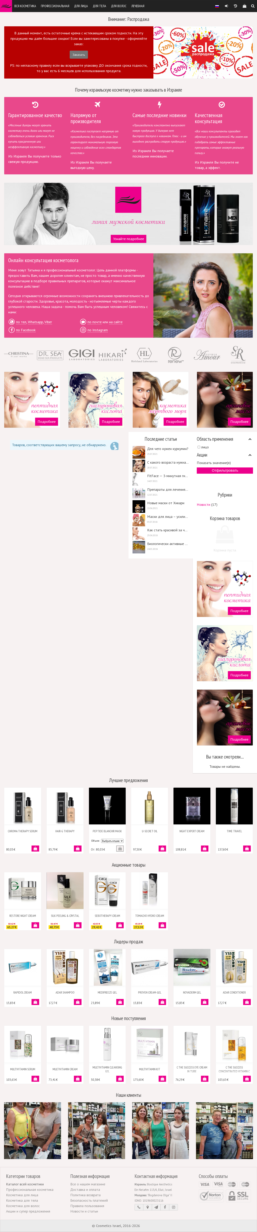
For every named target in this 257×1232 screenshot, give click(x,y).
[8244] (247, 849)
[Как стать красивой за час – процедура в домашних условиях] (161, 533)
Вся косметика (25, 6)
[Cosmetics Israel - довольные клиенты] (32, 1130)
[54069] (77, 1079)
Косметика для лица (22, 1195)
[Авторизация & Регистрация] (226, 6)
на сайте (115, 322)
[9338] (35, 1002)
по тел (21, 322)
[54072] (35, 1079)
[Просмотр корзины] (244, 6)
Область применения (215, 439)
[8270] (204, 849)
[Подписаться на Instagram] (173, 1207)
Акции (202, 455)
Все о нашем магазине (87, 1184)
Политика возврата (85, 1195)
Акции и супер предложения (28, 1211)
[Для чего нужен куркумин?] (161, 452)
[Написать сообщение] (156, 1207)
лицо (205, 447)
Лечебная (137, 6)
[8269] (77, 849)
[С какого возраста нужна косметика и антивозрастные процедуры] (161, 466)
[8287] (162, 849)
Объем (95, 840)
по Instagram (98, 330)
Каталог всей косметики (25, 1184)
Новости (203, 504)
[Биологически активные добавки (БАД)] (161, 547)
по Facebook (26, 330)
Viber (48, 322)
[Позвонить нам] (139, 1207)
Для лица (81, 6)
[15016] (35, 925)
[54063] (162, 1079)
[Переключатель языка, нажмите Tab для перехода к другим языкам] (217, 6)
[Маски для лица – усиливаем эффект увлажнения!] (161, 520)
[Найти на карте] (147, 1207)
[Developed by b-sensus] (153, 1226)
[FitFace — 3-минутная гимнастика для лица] (161, 479)
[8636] (162, 925)
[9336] (162, 1002)
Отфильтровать (225, 470)
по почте (95, 322)
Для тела (99, 6)
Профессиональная (55, 6)
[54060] (204, 1079)
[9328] (247, 1002)
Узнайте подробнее (128, 238)
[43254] (120, 1002)
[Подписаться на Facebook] (164, 1207)
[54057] (247, 1079)
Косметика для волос (23, 1205)
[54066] (120, 1079)
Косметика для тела (22, 1200)
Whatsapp (35, 322)
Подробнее (47, 421)
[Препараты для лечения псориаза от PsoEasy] (161, 493)
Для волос (118, 6)
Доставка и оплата (85, 1189)
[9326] (77, 1002)
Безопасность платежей (89, 1200)
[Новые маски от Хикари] (161, 506)
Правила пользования (87, 1205)
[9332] (204, 1002)
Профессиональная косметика (29, 1189)
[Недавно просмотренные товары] (235, 6)
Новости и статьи (84, 1211)
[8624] (77, 925)
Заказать (79, 55)
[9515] (35, 849)
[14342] (120, 925)
